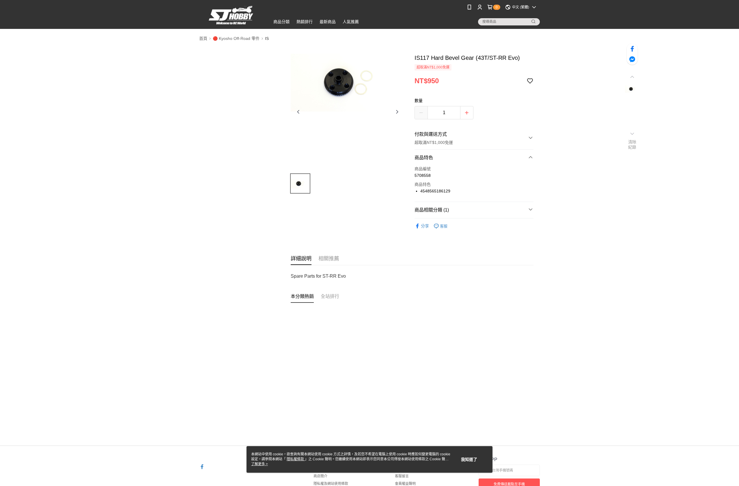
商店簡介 (320, 476)
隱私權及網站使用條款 (330, 484)
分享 (425, 226)
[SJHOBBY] (231, 15)
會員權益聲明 (405, 484)
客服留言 (402, 476)
